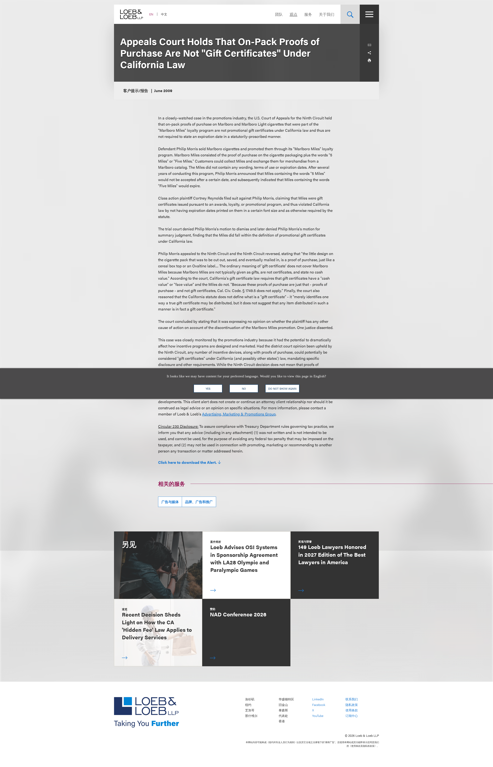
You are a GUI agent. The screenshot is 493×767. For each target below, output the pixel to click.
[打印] (369, 60)
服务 (308, 14)
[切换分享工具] (369, 53)
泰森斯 (283, 710)
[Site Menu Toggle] (369, 14)
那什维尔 (251, 715)
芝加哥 (249, 710)
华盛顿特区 (286, 699)
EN (151, 14)
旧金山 (283, 704)
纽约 (248, 704)
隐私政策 (351, 704)
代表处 (283, 715)
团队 (279, 14)
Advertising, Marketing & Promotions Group (239, 414)
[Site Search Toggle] (350, 14)
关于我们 (326, 14)
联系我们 (351, 699)
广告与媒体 (170, 501)
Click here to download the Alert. (187, 462)
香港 (282, 721)
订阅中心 (351, 715)
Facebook (318, 704)
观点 (293, 14)
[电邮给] (369, 45)
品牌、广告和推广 (199, 501)
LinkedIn (318, 699)
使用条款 (351, 710)
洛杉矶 (249, 699)
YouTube (317, 715)
